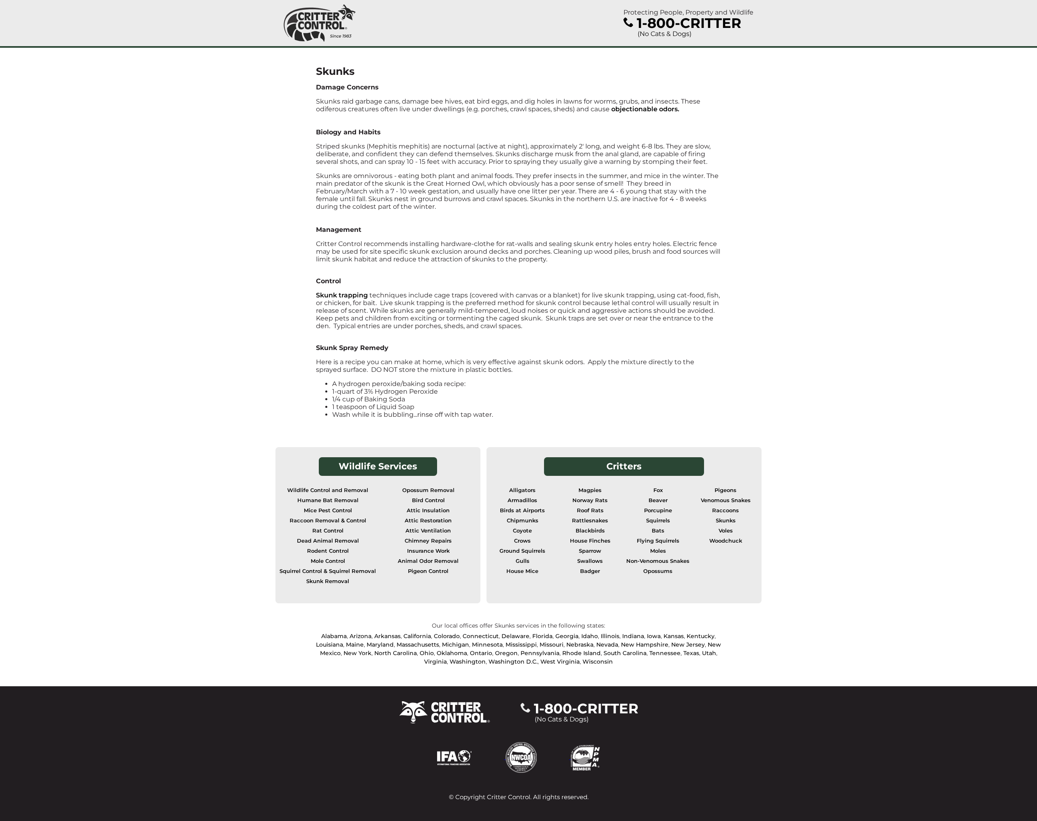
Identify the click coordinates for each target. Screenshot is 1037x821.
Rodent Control (328, 551)
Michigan (455, 644)
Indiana (633, 636)
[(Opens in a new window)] (471, 757)
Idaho (589, 636)
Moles (658, 551)
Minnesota (487, 644)
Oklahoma (452, 653)
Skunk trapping (342, 295)
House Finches (590, 541)
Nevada (607, 644)
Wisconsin (598, 661)
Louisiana (329, 644)
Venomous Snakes (726, 500)
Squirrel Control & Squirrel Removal (328, 571)
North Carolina (395, 653)
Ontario (481, 653)
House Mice (522, 571)
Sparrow (590, 551)
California (417, 636)
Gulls (522, 561)
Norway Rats (590, 500)
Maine (355, 644)
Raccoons (725, 510)
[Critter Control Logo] (320, 23)
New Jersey (688, 644)
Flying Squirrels (658, 541)
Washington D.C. (513, 661)
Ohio (427, 653)
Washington (468, 661)
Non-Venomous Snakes (657, 561)
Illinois (610, 636)
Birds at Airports (522, 510)
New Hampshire (644, 644)
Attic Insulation (428, 510)
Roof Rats (590, 510)
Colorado (447, 636)
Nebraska (579, 644)
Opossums (657, 571)
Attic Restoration (428, 521)
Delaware (515, 636)
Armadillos (522, 500)
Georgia (566, 636)
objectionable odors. (645, 109)
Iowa (654, 636)
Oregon (506, 653)
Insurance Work (428, 551)
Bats (658, 531)
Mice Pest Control (328, 510)
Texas (691, 653)
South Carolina (625, 653)
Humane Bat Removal (327, 500)
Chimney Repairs (428, 541)
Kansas (674, 636)
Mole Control (328, 561)
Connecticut (481, 636)
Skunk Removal (327, 581)
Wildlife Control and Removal (327, 490)
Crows (522, 541)
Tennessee (665, 653)
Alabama (334, 636)
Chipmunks (522, 521)
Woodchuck (725, 541)
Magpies (590, 490)
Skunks (726, 521)
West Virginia (560, 661)
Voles (726, 531)
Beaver (658, 500)
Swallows (590, 561)
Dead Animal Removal (328, 541)
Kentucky (701, 636)
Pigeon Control (428, 571)
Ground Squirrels (522, 551)
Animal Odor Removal (428, 561)
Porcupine (658, 510)
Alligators (522, 490)
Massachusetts (418, 644)
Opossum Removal (428, 490)
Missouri (551, 644)
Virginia (435, 661)
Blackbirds (590, 531)
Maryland (380, 644)
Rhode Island (581, 653)
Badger (590, 571)
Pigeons (725, 490)
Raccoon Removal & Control (328, 521)
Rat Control (328, 531)
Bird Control (428, 500)
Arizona (360, 636)
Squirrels (658, 521)
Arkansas (387, 636)
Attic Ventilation (428, 531)
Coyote (522, 531)
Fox (658, 490)
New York (357, 653)
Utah (709, 653)
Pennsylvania (540, 653)
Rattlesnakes (590, 521)
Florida (542, 636)
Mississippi (521, 644)
